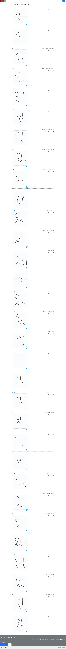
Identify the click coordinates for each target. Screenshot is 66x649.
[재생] (27, 25)
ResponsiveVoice (8, 642)
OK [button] (61, 647)
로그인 (64, 0)
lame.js (54, 640)
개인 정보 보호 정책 (10, 637)
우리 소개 (2, 637)
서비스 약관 (5, 637)
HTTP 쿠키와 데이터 (16, 637)
